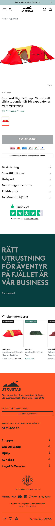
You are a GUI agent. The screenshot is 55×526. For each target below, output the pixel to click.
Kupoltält (13, 18)
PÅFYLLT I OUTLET (27, 4)
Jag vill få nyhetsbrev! (27, 414)
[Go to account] (44, 9)
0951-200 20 (10, 428)
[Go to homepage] (27, 9)
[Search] (10, 9)
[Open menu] (4, 9)
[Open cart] (50, 9)
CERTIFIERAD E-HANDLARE (27, 489)
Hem (4, 18)
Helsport (6, 92)
